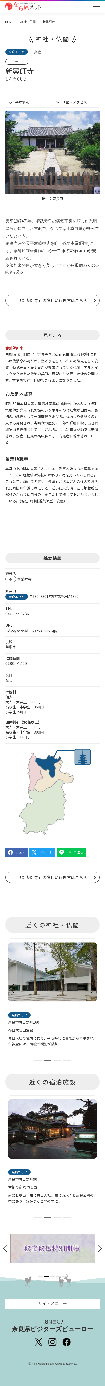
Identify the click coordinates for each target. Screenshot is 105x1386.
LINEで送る (75, 852)
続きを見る (14, 272)
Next (93, 988)
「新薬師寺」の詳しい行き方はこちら (52, 300)
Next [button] (98, 1248)
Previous (12, 988)
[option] (52, 1248)
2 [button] (46, 1276)
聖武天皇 (44, 221)
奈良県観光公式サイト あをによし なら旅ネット (23, 6)
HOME (9, 21)
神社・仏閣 (28, 21)
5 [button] (64, 1276)
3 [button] (52, 1276)
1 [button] (40, 1276)
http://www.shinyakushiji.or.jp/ (31, 630)
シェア (20, 852)
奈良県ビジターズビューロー (52, 1326)
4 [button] (58, 1276)
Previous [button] (7, 1248)
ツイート (46, 852)
